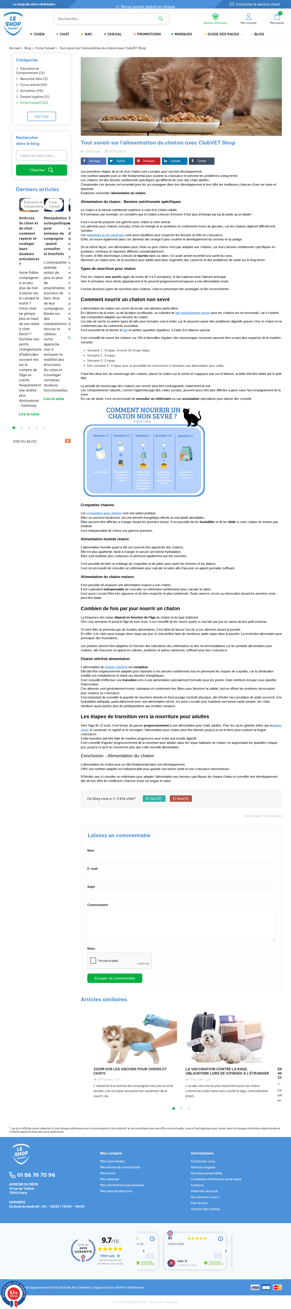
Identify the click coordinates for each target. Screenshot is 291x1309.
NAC (88, 34)
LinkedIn (175, 161)
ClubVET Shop (135, 1302)
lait (125, 330)
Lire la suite (29, 414)
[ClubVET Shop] (54, 1159)
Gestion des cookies (205, 1209)
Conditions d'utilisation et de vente (216, 1179)
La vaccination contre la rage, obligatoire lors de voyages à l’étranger (227, 1071)
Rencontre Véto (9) (34, 79)
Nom (90, 850)
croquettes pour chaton (104, 513)
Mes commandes (112, 1161)
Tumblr (201, 161)
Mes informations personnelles (122, 1185)
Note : (91, 949)
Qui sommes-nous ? (205, 1197)
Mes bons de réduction (116, 1191)
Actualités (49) (31, 91)
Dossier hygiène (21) (34, 97)
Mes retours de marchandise (120, 1167)
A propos (197, 1185)
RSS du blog (25, 441)
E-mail (92, 869)
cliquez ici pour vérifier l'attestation (118, 1287)
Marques (183, 34)
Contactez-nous (203, 1161)
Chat (64, 34)
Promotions (149, 34)
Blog (259, 34)
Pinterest (149, 161)
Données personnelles (206, 1173)
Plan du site (199, 1203)
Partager (95, 161)
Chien (39, 34)
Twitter (120, 161)
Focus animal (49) (33, 85)
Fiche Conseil (272, 816)
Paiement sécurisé (204, 1191)
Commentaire (97, 905)
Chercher (37, 170)
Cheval (115, 34)
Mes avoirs (107, 1173)
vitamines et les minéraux (105, 235)
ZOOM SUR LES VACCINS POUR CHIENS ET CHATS (130, 1071)
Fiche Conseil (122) (34, 103)
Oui (155, 798)
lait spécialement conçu (192, 313)
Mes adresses (109, 1179)
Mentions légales (203, 1167)
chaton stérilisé (116, 667)
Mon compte (111, 1153)
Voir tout (42, 116)
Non (182, 798)
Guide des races (223, 34)
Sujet (91, 887)
